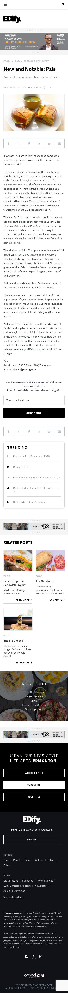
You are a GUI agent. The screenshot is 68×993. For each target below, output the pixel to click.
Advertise (34, 796)
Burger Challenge (34, 696)
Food (6, 61)
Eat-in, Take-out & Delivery (32, 61)
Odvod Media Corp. (43, 985)
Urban (51, 860)
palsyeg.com (29, 369)
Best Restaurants (34, 692)
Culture (39, 860)
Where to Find (34, 773)
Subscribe (34, 785)
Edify (6, 875)
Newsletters (42, 885)
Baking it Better (21, 467)
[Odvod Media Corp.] (34, 976)
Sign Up (32, 839)
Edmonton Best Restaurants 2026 (31, 456)
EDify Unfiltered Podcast (17, 885)
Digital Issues (10, 880)
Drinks (34, 700)
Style (28, 860)
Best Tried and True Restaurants (30, 502)
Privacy (34, 988)
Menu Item (10, 892)
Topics (7, 854)
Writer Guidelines (13, 897)
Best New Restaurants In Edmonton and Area (37, 477)
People (17, 860)
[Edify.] (12, 19)
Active (6, 865)
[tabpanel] (34, 777)
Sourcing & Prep (34, 709)
